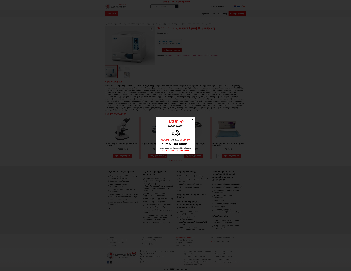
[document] (175, 135)
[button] (192, 119)
